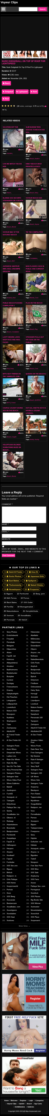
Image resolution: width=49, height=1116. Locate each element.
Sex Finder (35, 763)
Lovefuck (34, 704)
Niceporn (34, 862)
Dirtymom (35, 680)
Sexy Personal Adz (14, 770)
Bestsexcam (12, 903)
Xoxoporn (35, 821)
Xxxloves (10, 920)
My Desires (35, 756)
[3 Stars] (9, 106)
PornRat (8, 607)
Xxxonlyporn (12, 910)
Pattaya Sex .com (38, 886)
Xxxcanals (11, 900)
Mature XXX (12, 711)
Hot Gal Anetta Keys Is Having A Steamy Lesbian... (36, 410)
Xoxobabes (11, 913)
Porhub (10, 890)
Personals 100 (37, 717)
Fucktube (10, 862)
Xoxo (9, 893)
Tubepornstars (37, 828)
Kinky (36, 193)
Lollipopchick (12, 704)
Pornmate (9, 620)
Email (5, 532)
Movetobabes (36, 910)
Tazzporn (34, 721)
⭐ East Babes (12, 581)
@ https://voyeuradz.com (32, 1111)
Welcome (14, 1101)
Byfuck (33, 676)
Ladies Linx (11, 756)
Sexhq (9, 811)
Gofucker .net (36, 842)
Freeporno (35, 831)
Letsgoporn (11, 700)
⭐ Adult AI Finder (13, 572)
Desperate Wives (14, 753)
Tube (9, 724)
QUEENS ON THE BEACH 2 (36, 374)
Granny (10, 690)
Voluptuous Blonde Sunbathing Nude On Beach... (12, 447)
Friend (13, 402)
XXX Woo (35, 869)
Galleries (30, 1107)
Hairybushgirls (12, 693)
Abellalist (34, 635)
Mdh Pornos (10, 598)
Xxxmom (9, 615)
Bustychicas (36, 673)
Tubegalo (10, 800)
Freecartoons (12, 687)
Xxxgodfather (36, 804)
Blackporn (35, 790)
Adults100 (11, 731)
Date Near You (37, 749)
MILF (13, 261)
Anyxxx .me (35, 652)
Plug (36, 329)
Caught (14, 437)
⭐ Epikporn (30, 581)
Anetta (32, 439)
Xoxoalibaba (24, 615)
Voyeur (37, 224)
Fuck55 (10, 794)
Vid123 (23, 620)
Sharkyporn (11, 721)
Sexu (33, 835)
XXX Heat (11, 917)
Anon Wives (11, 749)
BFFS (9, 402)
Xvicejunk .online (38, 848)
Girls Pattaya (12, 879)
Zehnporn (35, 724)
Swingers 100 (36, 773)
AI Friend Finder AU (13, 736)
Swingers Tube (37, 783)
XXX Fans (35, 879)
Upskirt (21, 1104)
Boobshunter (12, 673)
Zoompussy (11, 728)
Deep (12, 368)
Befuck (9, 872)
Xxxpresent (35, 920)
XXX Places (35, 896)
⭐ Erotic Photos (13, 576)
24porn (34, 649)
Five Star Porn (37, 866)
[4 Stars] (11, 106)
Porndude (11, 642)
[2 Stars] (6, 106)
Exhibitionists (20, 1107)
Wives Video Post (14, 780)
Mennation (35, 711)
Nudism (37, 158)
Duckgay (10, 683)
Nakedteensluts (37, 659)
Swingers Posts (13, 746)
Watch (9, 193)
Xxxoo (33, 883)
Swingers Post (36, 770)
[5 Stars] (14, 106)
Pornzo (34, 818)
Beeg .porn (39, 594)
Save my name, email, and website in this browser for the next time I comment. (24, 550)
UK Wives (35, 776)
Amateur (9, 297)
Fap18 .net (11, 656)
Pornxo (25, 598)
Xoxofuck (34, 893)
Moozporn (11, 714)
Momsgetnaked (25, 607)
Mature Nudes (36, 707)
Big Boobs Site (37, 900)
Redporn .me (36, 807)
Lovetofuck (11, 707)
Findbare (34, 683)
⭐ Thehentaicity (13, 585)
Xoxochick (35, 913)
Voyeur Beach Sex (34, 198)
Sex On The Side (14, 766)
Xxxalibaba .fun (13, 814)
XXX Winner (36, 903)
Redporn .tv (11, 876)
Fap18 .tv (11, 842)
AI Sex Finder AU (14, 740)
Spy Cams (38, 1104)
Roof (6, 99)
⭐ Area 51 (32, 572)
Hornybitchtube (30, 611)
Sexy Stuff (35, 766)
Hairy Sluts (35, 690)
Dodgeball (8, 92)
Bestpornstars (12, 831)
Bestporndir (35, 670)
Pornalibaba (36, 814)
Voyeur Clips (9, 2)
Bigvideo (34, 855)
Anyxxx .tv (35, 852)
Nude (34, 92)
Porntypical (35, 890)
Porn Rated (35, 794)
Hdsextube (35, 632)
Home (6, 1101)
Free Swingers (37, 753)
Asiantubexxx (12, 824)
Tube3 (33, 859)
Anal (14, 297)
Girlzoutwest (36, 687)
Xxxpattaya (11, 838)
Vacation (9, 153)
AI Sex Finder (36, 735)
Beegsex (10, 646)
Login (31, 1101)
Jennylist (34, 697)
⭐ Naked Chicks (34, 585)
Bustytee (10, 676)
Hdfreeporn (11, 845)
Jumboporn (11, 790)
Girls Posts (35, 663)
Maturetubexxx (11, 611)
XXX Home (11, 883)
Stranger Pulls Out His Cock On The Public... (35, 339)
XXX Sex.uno (12, 866)
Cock (36, 297)
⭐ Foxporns (32, 589)
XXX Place (35, 917)
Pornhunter (23, 594)
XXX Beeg (11, 896)
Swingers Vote (12, 776)
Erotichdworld (12, 635)
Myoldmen (35, 800)
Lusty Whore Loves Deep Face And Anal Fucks (11, 339)
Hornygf (34, 693)
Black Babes (10, 602)
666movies (35, 639)
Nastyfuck (35, 714)
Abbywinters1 (12, 663)
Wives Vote (35, 780)
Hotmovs (10, 659)
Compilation (33, 258)
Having (37, 439)
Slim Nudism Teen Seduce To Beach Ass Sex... (35, 129)
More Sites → (24, 926)
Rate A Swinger (37, 759)
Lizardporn (35, 700)
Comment (7, 504)
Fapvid (9, 859)
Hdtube (34, 845)
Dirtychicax (11, 804)
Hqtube (34, 838)
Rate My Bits (12, 763)
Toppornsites (36, 797)
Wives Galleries (13, 783)
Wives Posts (36, 746)
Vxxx (33, 811)
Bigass (9, 869)
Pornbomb (11, 835)
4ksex (9, 652)
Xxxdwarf (10, 855)
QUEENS (38, 400)
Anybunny (35, 876)
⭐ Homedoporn (13, 589)
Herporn (10, 848)
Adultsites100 (36, 731)
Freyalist (10, 639)
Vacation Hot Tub (10, 127)
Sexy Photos (12, 632)
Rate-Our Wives (13, 759)
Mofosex (34, 656)
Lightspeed (23, 92)
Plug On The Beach (34, 303)
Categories (39, 1101)
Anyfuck (34, 666)
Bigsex (33, 824)
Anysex (10, 852)
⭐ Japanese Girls (35, 576)
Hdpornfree (11, 649)
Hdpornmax (35, 642)
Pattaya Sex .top (13, 807)
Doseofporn (35, 646)
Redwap (10, 821)
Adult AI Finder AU (38, 728)
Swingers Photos (14, 773)
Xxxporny (34, 787)
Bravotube (11, 828)
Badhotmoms (12, 670)
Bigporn (8, 594)
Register (23, 1101)
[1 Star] (3, 106)
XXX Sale (34, 872)
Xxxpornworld (12, 886)
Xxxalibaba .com (13, 907)
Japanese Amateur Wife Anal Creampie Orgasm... (11, 268)
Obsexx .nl (11, 818)
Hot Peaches (12, 697)
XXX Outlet (27, 602)
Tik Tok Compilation (34, 232)
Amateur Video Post (37, 741)
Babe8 (9, 787)
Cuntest (10, 680)
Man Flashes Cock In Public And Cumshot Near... (35, 268)
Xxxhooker (35, 907)
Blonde (14, 227)
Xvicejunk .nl (12, 797)
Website (6, 539)
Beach (7, 83)
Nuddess (10, 717)
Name (5, 524)
